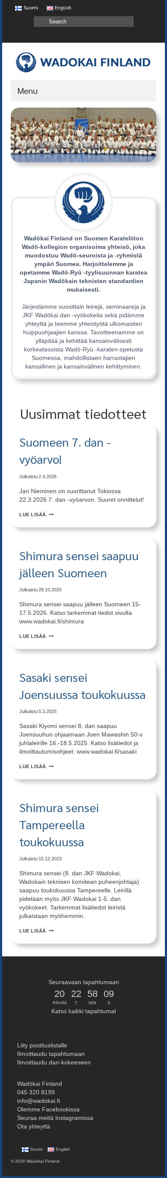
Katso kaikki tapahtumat (83, 1011)
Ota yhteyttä (32, 1126)
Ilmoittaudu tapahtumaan (50, 1053)
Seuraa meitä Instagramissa (54, 1117)
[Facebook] (149, 35)
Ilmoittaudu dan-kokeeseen (53, 1062)
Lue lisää (36, 514)
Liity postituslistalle (41, 1045)
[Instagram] (136, 35)
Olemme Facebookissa (47, 1109)
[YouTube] (124, 35)
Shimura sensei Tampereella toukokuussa (59, 824)
